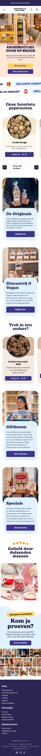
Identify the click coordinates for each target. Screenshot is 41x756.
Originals (5, 695)
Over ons (5, 712)
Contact (4, 733)
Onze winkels (6, 714)
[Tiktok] (24, 752)
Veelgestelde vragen (9, 731)
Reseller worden (7, 717)
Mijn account (6, 728)
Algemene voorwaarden (9, 746)
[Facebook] (17, 752)
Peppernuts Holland (23, 741)
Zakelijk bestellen (8, 720)
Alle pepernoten (7, 690)
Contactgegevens (23, 746)
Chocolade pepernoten (10, 693)
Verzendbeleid (34, 746)
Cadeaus (5, 698)
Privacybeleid (13, 744)
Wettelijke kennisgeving (20, 748)
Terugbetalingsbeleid (25, 744)
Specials (4, 700)
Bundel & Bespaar (8, 703)
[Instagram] (20, 752)
